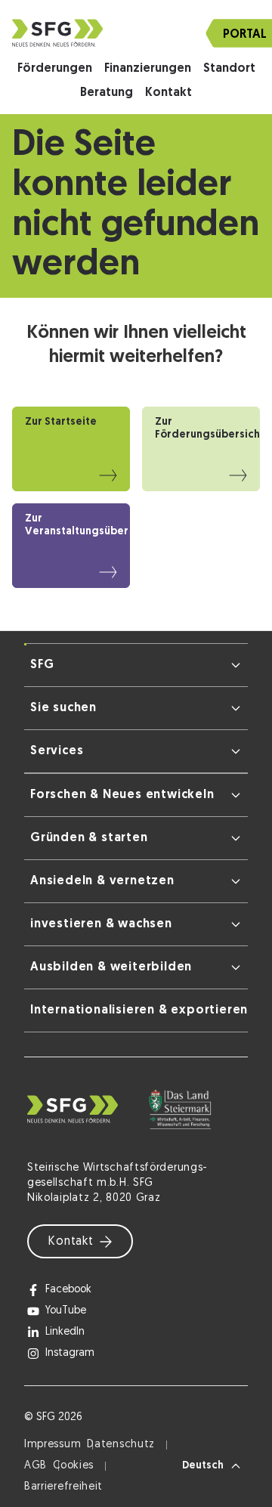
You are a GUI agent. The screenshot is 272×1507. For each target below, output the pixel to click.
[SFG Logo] (136, 33)
